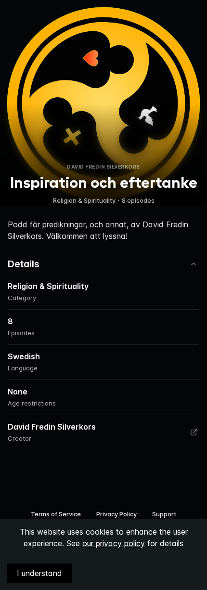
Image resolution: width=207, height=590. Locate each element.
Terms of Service (56, 514)
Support (164, 514)
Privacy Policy (116, 514)
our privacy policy (113, 543)
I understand (39, 573)
